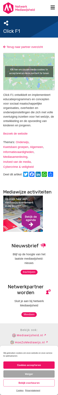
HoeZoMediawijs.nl (30, 342)
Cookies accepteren (29, 365)
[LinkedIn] (39, 175)
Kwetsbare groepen (15, 147)
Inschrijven (29, 272)
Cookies (20, 390)
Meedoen (29, 314)
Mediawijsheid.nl (30, 335)
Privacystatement (32, 390)
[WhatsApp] (45, 175)
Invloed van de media (17, 161)
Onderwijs (22, 142)
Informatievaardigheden (18, 152)
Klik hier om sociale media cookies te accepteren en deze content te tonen (29, 71)
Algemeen (36, 147)
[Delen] (51, 175)
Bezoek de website (15, 133)
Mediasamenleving (15, 156)
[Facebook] (32, 175)
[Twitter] (26, 175)
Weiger (29, 374)
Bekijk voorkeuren (29, 382)
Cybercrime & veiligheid (18, 166)
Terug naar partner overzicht (24, 47)
